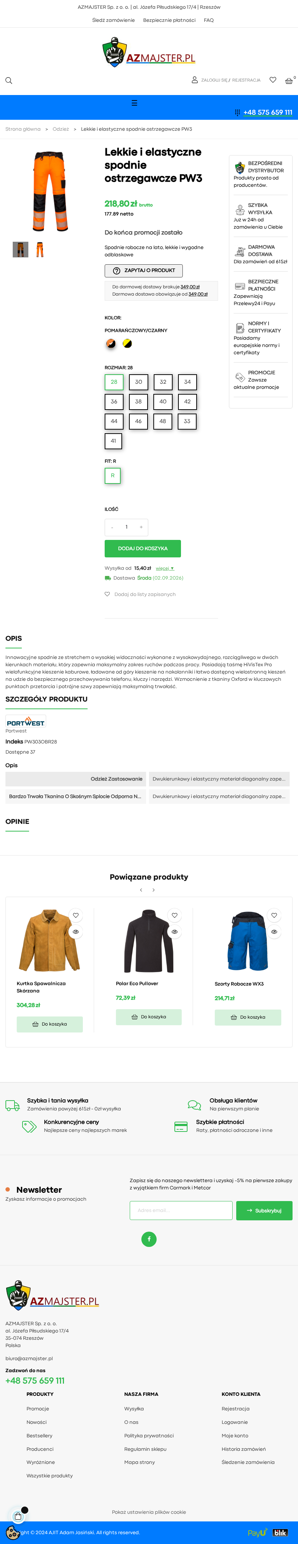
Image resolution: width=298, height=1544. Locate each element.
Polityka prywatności (149, 1436)
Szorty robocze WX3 (239, 984)
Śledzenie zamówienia (248, 1462)
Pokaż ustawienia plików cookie (149, 1512)
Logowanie (235, 1422)
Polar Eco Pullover (137, 984)
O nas (131, 1422)
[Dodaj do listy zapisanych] (75, 915)
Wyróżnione (41, 1462)
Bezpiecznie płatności (169, 20)
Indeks (14, 742)
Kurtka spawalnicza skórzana (41, 987)
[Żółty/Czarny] (127, 344)
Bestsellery (39, 1436)
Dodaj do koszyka (143, 548)
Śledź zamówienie (113, 20)
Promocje (38, 1409)
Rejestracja (236, 1409)
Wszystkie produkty (50, 1476)
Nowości (37, 1422)
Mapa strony (139, 1462)
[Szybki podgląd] (75, 931)
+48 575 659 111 (268, 113)
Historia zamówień (244, 1449)
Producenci (40, 1449)
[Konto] (195, 80)
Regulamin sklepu (145, 1449)
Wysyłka (134, 1409)
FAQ (209, 20)
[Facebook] (149, 1239)
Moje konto (235, 1436)
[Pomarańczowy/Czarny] (111, 344)
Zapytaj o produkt (143, 270)
